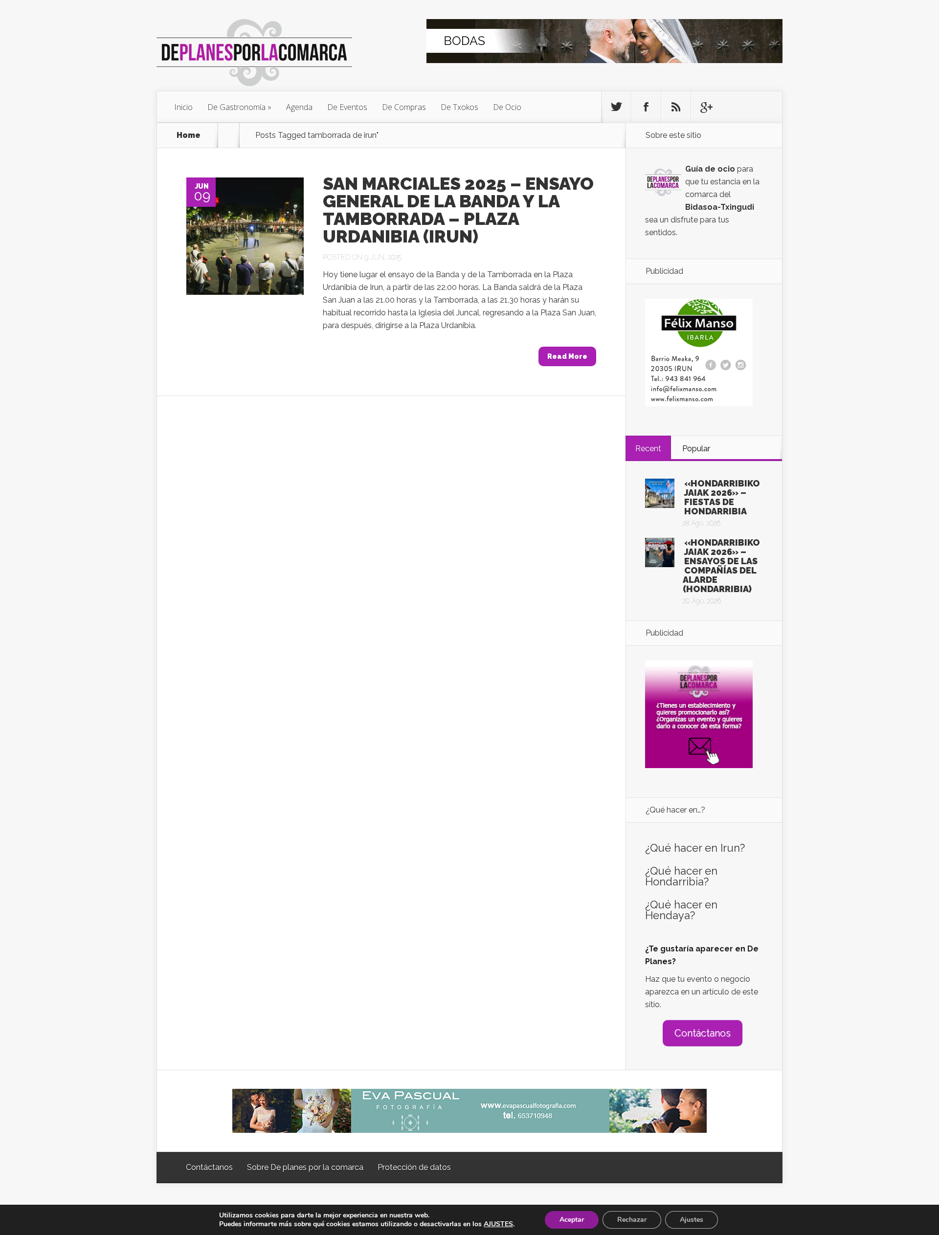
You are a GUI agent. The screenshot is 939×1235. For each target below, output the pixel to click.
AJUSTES (498, 1224)
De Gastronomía (236, 107)
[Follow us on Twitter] (616, 107)
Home (189, 135)
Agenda (299, 107)
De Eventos (347, 107)
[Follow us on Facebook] (646, 107)
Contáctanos (702, 1033)
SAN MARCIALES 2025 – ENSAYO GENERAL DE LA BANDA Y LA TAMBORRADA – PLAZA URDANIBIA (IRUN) (458, 209)
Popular (696, 448)
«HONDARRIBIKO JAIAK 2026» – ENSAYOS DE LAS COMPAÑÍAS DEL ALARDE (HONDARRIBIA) (721, 565)
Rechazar (632, 1219)
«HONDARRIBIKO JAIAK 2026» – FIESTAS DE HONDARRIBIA (722, 497)
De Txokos (459, 107)
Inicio (183, 107)
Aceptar (571, 1219)
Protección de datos (414, 1167)
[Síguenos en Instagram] (676, 107)
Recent (648, 448)
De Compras (404, 107)
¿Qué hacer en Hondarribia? (681, 876)
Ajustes (691, 1219)
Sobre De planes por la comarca (305, 1167)
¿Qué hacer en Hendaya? (681, 910)
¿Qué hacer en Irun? (695, 847)
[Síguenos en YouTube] (705, 107)
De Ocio (507, 107)
